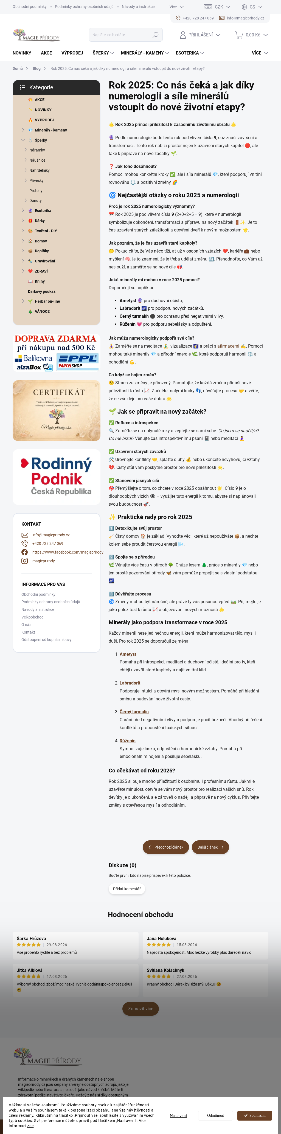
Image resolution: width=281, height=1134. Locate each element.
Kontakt (28, 632)
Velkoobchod (32, 617)
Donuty (35, 200)
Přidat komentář (127, 889)
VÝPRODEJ (44, 120)
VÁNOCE (42, 311)
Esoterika (43, 210)
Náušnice (37, 160)
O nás (26, 624)
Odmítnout (215, 1115)
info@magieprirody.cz (51, 535)
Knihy (40, 281)
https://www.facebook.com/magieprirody (67, 552)
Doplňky (42, 251)
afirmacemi (228, 346)
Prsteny (36, 190)
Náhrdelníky (39, 170)
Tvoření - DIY (46, 231)
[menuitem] (24, 53)
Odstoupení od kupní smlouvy (46, 639)
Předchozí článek (168, 847)
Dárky (40, 221)
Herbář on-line (47, 301)
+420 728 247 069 (47, 543)
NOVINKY (43, 110)
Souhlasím (257, 1115)
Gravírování (45, 261)
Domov (41, 241)
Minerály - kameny (51, 130)
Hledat (155, 35)
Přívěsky (36, 180)
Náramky (37, 150)
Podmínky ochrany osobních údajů (84, 6)
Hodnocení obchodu (140, 914)
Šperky (41, 140)
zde (30, 1126)
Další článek (208, 847)
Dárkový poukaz (41, 291)
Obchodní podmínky (30, 6)
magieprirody (43, 561)
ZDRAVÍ (41, 271)
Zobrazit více (140, 1008)
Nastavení (178, 1115)
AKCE (39, 100)
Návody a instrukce (138, 6)
